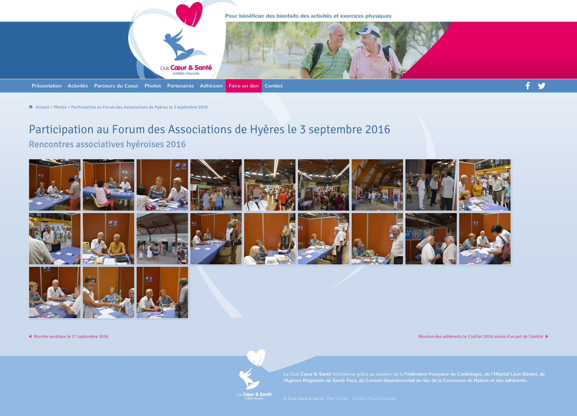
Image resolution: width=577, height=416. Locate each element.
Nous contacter (383, 398)
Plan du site (338, 398)
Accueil (42, 107)
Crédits (358, 398)
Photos (60, 107)
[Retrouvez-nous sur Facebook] (528, 85)
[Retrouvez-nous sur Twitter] (541, 85)
